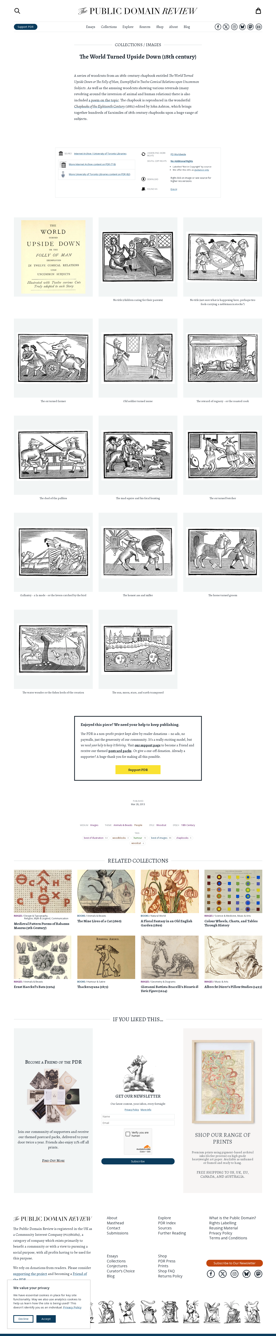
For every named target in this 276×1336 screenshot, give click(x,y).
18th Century (188, 825)
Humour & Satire (96, 981)
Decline (23, 1319)
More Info (146, 1109)
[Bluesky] (242, 27)
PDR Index (167, 1223)
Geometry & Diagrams (163, 981)
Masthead (115, 1223)
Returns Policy (170, 1276)
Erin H (174, 189)
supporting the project (30, 1273)
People (138, 825)
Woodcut (161, 825)
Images (153, 45)
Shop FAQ (166, 1271)
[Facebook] (218, 27)
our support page (148, 745)
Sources (144, 26)
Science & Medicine (225, 916)
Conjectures (117, 1266)
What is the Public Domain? (232, 1217)
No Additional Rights (182, 161)
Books (81, 915)
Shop (160, 26)
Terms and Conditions (228, 1238)
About (173, 26)
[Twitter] (226, 27)
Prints (163, 1266)
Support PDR (25, 27)
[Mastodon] (250, 27)
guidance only (202, 169)
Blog (187, 26)
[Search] (17, 11)
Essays (90, 26)
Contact (113, 1228)
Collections (109, 26)
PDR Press (166, 1261)
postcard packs (119, 750)
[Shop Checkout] (258, 11)
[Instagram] (234, 27)
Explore (127, 26)
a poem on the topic (103, 100)
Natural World (158, 916)
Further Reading (172, 1233)
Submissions (117, 1233)
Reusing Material (223, 1228)
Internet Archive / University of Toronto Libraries (100, 153)
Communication (59, 918)
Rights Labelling (222, 1223)
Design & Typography (36, 916)
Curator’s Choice (121, 1271)
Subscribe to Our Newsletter (235, 1263)
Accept (46, 1319)
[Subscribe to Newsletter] (259, 27)
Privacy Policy (132, 1109)
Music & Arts (244, 916)
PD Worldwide (178, 154)
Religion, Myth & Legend (37, 918)
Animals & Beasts (123, 825)
